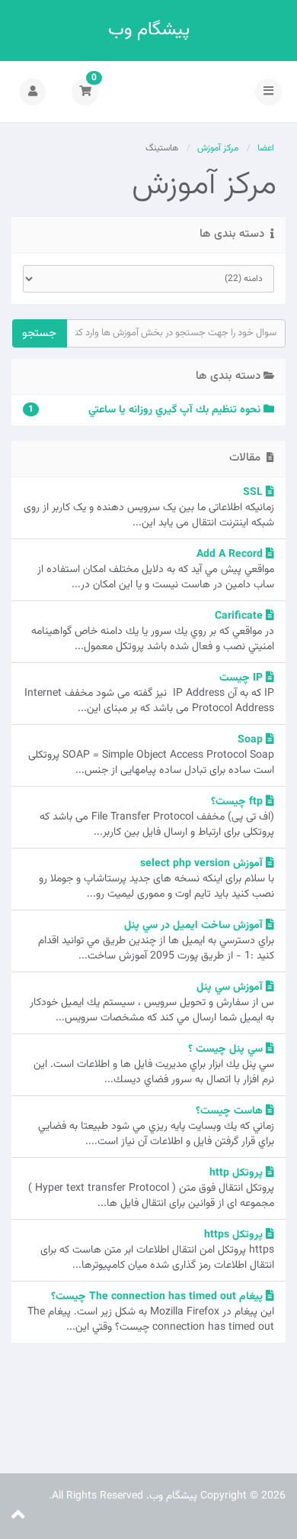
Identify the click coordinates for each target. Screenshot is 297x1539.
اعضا (265, 148)
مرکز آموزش (217, 148)
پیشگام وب (149, 30)
